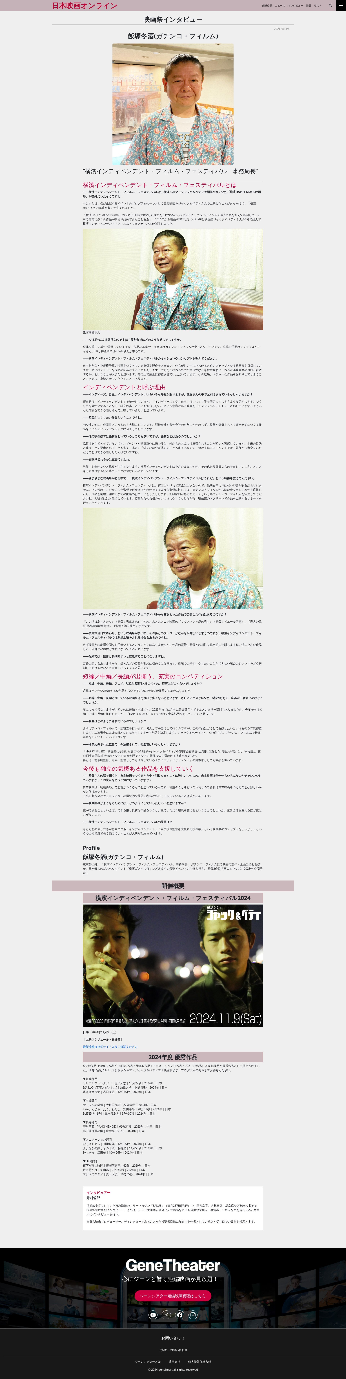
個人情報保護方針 (199, 1362)
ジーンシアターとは (148, 1362)
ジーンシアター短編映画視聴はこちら (173, 1295)
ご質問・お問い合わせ (173, 1350)
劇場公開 (267, 5)
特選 (308, 5)
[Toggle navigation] (341, 5)
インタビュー (295, 5)
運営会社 (174, 1362)
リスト (317, 5)
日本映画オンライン (85, 5)
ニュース (280, 5)
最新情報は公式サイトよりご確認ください (110, 1047)
